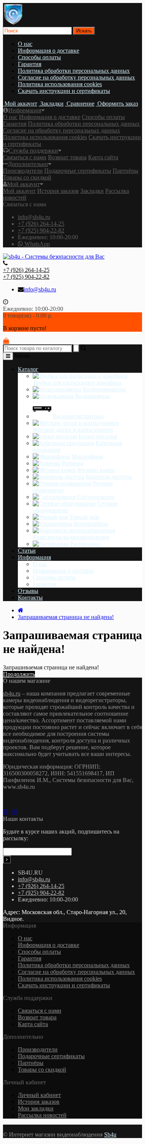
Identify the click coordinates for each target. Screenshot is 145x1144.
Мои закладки (36, 1108)
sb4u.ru (11, 693)
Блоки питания (97, 436)
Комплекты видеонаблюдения (71, 537)
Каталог (28, 369)
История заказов (58, 191)
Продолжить (19, 674)
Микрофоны (87, 456)
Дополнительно (28, 164)
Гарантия (29, 64)
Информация (24, 110)
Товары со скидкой (27, 177)
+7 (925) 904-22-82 (41, 230)
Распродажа (85, 544)
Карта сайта (103, 157)
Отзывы (28, 591)
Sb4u (110, 1134)
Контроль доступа (109, 476)
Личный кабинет (39, 1095)
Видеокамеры (92, 396)
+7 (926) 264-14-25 (41, 224)
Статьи (27, 550)
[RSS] (8, 812)
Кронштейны (91, 524)
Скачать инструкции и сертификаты (64, 91)
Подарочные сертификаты (77, 171)
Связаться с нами (24, 157)
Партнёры (125, 171)
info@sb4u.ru (34, 217)
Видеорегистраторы (78, 416)
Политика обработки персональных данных (74, 71)
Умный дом (84, 517)
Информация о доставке (48, 50)
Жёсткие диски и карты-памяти (73, 429)
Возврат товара (67, 157)
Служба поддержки (33, 150)
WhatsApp (36, 244)
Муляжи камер (96, 470)
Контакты (30, 597)
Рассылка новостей (42, 1115)
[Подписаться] (7, 859)
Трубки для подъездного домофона (77, 382)
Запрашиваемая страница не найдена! (66, 617)
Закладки (92, 191)
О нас (25, 44)
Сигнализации (96, 497)
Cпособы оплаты (39, 57)
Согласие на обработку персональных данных (76, 77)
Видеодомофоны (104, 389)
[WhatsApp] (17, 812)
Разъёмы (72, 463)
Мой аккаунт (23, 184)
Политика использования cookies (60, 84)
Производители (23, 171)
